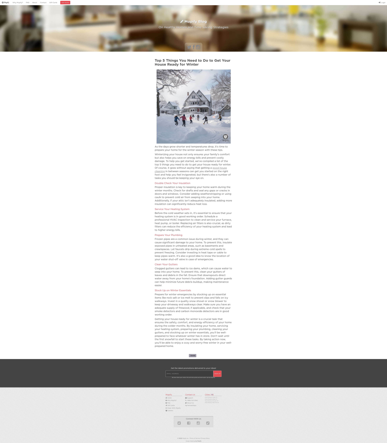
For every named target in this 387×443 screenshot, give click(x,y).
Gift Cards (53, 2)
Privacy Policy (205, 438)
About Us (190, 403)
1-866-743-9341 (192, 400)
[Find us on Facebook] (188, 424)
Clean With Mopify (173, 408)
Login (383, 2)
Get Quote (65, 2)
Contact (43, 2)
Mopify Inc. (185, 438)
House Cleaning (190, 441)
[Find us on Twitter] (179, 424)
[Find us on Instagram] (198, 424)
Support (190, 398)
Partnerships (191, 405)
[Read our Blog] (207, 424)
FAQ (27, 2)
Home (169, 398)
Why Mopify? (18, 2)
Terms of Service (195, 438)
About (34, 2)
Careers (170, 410)
